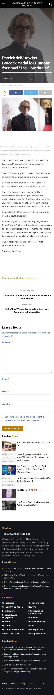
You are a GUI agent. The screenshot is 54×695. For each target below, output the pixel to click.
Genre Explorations (14, 85)
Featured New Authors (13, 629)
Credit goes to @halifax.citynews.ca (19, 278)
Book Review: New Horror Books (17, 665)
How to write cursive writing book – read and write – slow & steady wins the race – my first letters (25, 648)
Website (6, 404)
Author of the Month (12, 607)
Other (31, 625)
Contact (41, 683)
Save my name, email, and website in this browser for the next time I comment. (24, 418)
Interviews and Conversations (35, 612)
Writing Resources (37, 633)
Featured (6, 625)
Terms (31, 683)
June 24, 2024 (7, 78)
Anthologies (8, 603)
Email (5, 391)
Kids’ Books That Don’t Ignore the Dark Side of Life (25, 660)
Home (4, 85)
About (13, 683)
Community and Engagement (9, 616)
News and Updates (37, 621)
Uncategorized (35, 629)
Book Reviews (8, 611)
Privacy (22, 683)
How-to (32, 607)
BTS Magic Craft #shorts (30, 490)
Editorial (6, 621)
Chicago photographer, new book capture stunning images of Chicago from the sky (25, 670)
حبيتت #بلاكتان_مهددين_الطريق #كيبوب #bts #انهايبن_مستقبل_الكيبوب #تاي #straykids (34, 457)
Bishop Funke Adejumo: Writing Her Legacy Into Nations (26, 582)
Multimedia (33, 617)
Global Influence (36, 603)
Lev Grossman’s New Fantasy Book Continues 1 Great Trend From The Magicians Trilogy (31, 469)
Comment (7, 342)
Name (5, 379)
